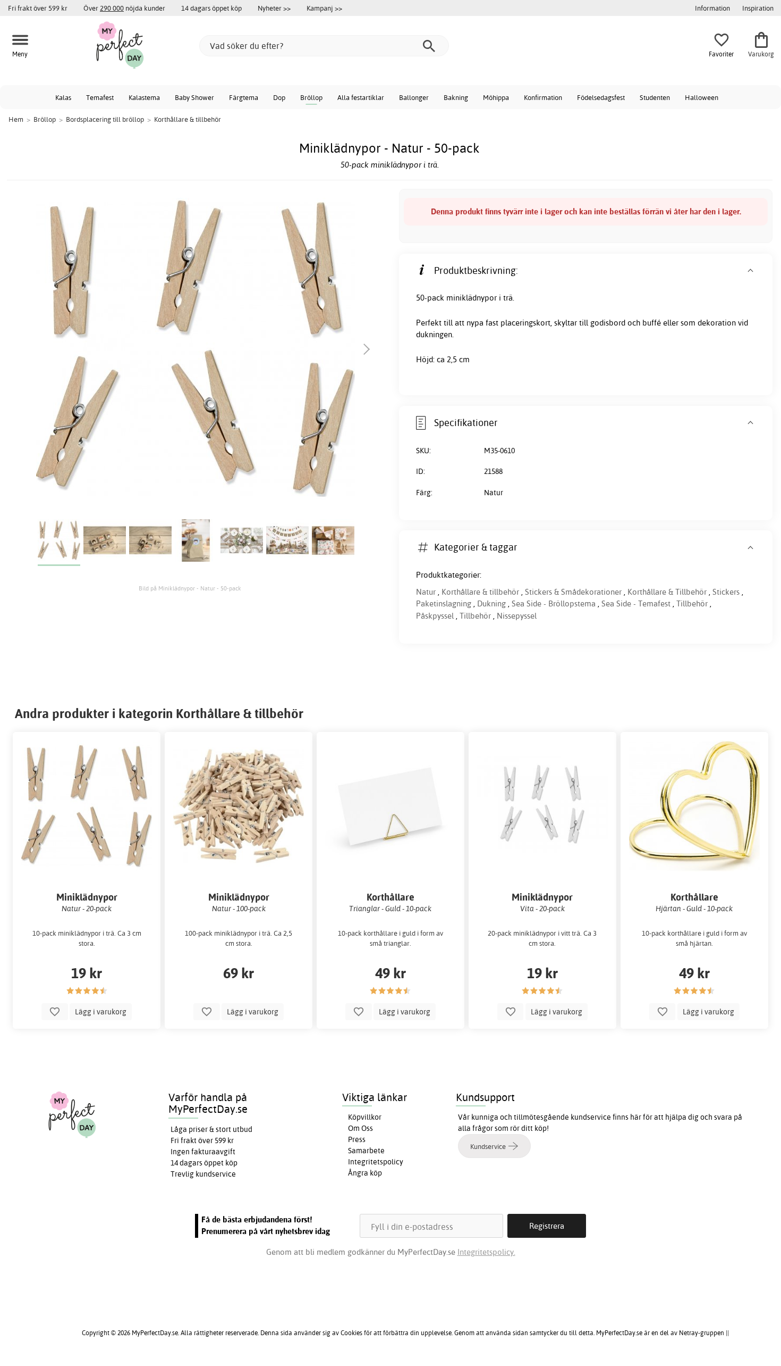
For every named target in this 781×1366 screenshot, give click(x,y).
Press (357, 1139)
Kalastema (144, 97)
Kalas (63, 97)
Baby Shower (194, 97)
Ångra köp (365, 1173)
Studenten (655, 97)
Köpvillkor (364, 1117)
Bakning (456, 97)
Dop (279, 97)
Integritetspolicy (375, 1162)
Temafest (100, 97)
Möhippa (496, 97)
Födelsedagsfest (601, 97)
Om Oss (360, 1128)
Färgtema (243, 97)
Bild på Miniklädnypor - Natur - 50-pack (190, 588)
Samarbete (366, 1150)
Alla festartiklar (360, 97)
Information (712, 8)
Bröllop (311, 97)
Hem (16, 119)
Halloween (701, 97)
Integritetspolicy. (486, 1252)
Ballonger (414, 97)
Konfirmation (543, 97)
